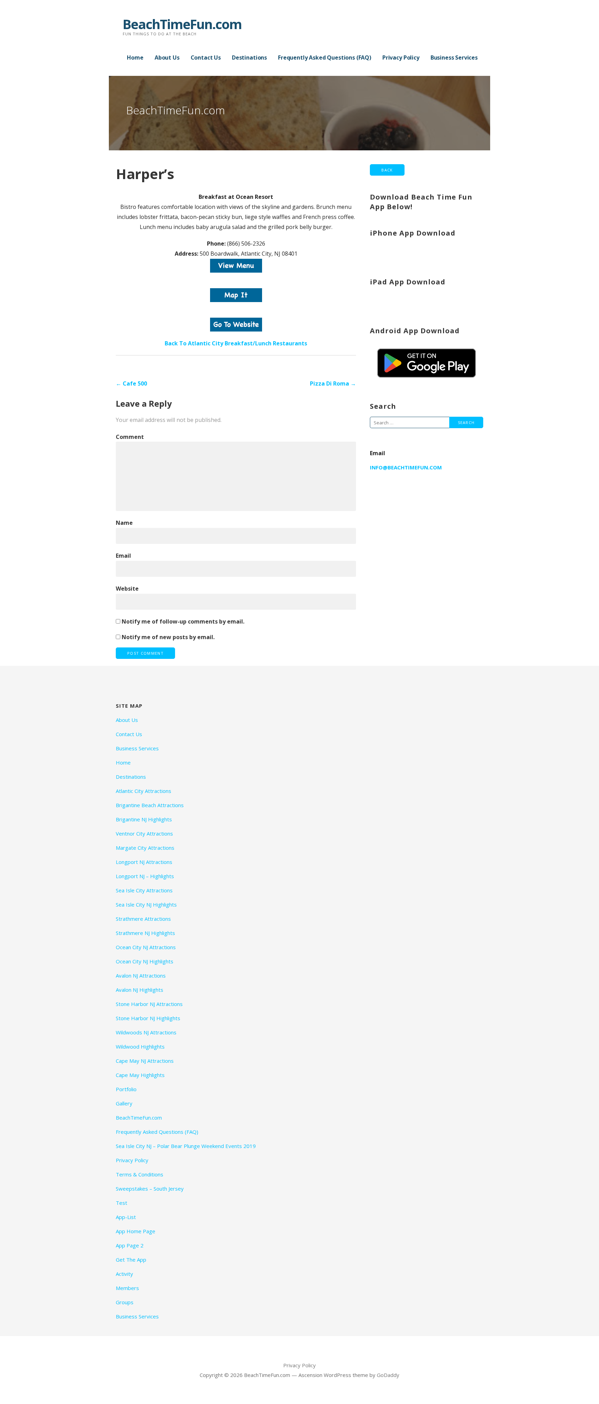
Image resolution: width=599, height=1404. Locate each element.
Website (127, 588)
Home (135, 57)
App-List (126, 1216)
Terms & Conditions (139, 1174)
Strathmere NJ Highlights (145, 932)
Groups (124, 1302)
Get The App (131, 1259)
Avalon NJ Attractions (141, 975)
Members (127, 1287)
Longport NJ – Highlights (145, 876)
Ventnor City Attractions (144, 833)
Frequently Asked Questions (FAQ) (324, 57)
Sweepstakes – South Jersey (150, 1188)
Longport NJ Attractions (144, 861)
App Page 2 (130, 1245)
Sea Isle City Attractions (144, 890)
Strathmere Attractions (143, 918)
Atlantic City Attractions (143, 790)
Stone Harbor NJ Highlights (148, 1018)
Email (123, 555)
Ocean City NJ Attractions (146, 947)
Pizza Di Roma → (333, 383)
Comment (130, 437)
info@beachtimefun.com (406, 467)
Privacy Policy (400, 57)
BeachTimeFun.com (182, 24)
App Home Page (135, 1231)
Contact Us (206, 57)
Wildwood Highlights (140, 1046)
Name (124, 523)
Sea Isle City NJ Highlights (146, 904)
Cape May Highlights (140, 1074)
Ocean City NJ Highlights (144, 961)
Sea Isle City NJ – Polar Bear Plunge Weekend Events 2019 (186, 1145)
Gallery (124, 1103)
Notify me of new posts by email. (168, 637)
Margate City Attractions (145, 847)
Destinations (249, 57)
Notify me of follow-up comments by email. (183, 621)
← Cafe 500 (131, 383)
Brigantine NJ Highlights (144, 819)
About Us (167, 57)
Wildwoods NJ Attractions (146, 1032)
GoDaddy (388, 1374)
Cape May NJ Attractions (145, 1060)
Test (121, 1202)
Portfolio (126, 1089)
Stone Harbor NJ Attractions (149, 1003)
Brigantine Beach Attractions (150, 805)
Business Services (454, 57)
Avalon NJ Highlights (139, 989)
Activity (124, 1273)
